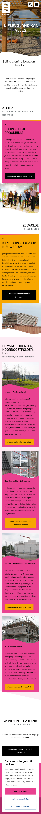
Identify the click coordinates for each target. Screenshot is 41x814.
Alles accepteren (20, 791)
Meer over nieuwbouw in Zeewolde (19, 295)
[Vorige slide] (3, 198)
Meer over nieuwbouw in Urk (19, 687)
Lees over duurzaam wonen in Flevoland (20, 751)
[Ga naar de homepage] (6, 8)
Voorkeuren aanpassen (20, 806)
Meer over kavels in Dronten (19, 607)
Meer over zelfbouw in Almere (19, 176)
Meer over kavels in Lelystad (19, 442)
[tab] (7, 206)
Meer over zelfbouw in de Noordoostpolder (20, 523)
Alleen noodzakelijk (21, 799)
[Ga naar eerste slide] (35, 198)
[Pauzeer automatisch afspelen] (4, 206)
